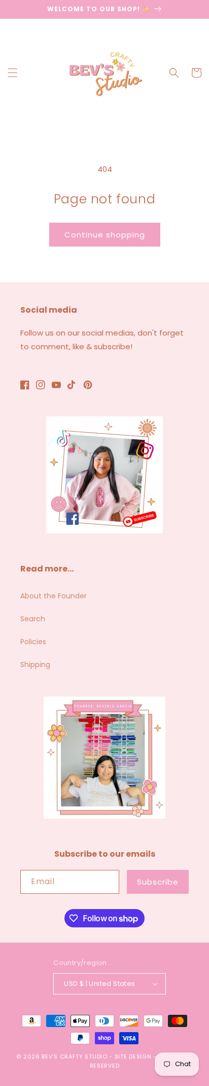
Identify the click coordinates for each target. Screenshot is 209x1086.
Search (32, 619)
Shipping (35, 664)
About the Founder (53, 596)
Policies (33, 642)
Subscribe (158, 882)
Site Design (133, 1056)
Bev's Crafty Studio (74, 1056)
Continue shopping (104, 234)
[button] (13, 73)
